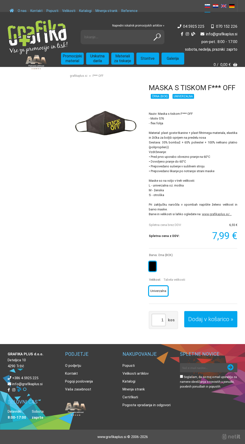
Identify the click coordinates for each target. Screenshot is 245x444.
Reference (129, 11)
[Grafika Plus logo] (37, 37)
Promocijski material (72, 58)
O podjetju (73, 365)
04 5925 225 (193, 26)
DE (232, 6)
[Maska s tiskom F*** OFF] (106, 123)
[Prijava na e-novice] (230, 367)
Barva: (161, 255)
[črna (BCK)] (152, 266)
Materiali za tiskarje (122, 58)
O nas (22, 11)
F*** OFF (98, 75)
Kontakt (36, 11)
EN (224, 6)
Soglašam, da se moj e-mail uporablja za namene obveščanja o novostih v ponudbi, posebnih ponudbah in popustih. (208, 381)
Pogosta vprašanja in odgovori (146, 405)
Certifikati (130, 397)
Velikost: (167, 279)
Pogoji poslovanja (79, 381)
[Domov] (12, 8)
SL (207, 6)
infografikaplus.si (221, 34)
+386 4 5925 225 (25, 378)
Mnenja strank (106, 11)
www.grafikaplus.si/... (217, 214)
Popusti (52, 11)
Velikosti (68, 11)
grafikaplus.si (78, 75)
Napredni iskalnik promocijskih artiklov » (138, 25)
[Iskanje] (157, 37)
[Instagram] (187, 34)
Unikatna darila (97, 58)
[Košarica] (225, 65)
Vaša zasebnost (78, 389)
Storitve (148, 58)
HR (215, 6)
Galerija (173, 58)
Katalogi (85, 11)
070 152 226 (226, 26)
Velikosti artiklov (135, 373)
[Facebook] (182, 34)
